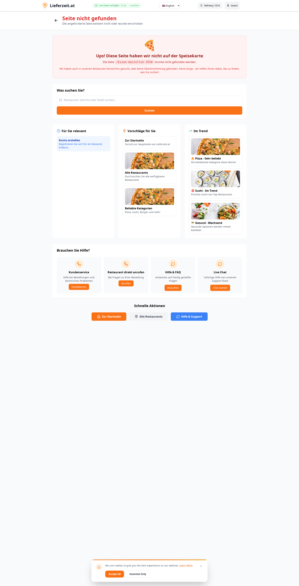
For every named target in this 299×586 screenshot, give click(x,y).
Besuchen (173, 287)
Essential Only (137, 574)
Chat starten (220, 287)
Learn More (186, 565)
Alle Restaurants (150, 316)
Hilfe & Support (191, 316)
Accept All (115, 574)
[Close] (201, 566)
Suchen (149, 110)
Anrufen (126, 283)
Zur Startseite (111, 316)
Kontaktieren (78, 286)
